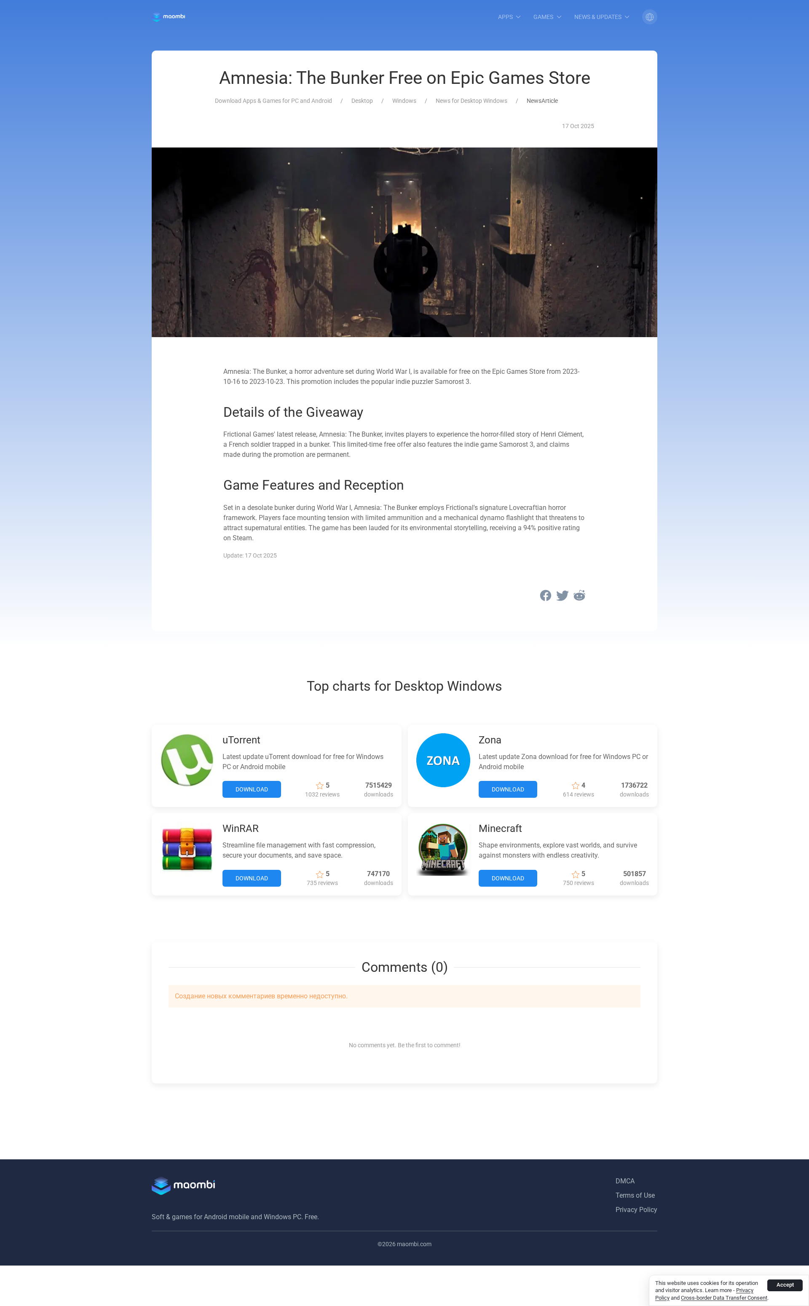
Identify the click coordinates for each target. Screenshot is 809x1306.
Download (252, 789)
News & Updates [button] (597, 16)
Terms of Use (635, 1195)
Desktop (362, 100)
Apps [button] (505, 16)
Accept (785, 1285)
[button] (649, 16)
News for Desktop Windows (471, 100)
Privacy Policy (636, 1210)
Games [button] (543, 16)
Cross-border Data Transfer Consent (724, 1298)
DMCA (625, 1181)
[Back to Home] (168, 17)
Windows (404, 100)
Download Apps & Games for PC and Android (273, 100)
